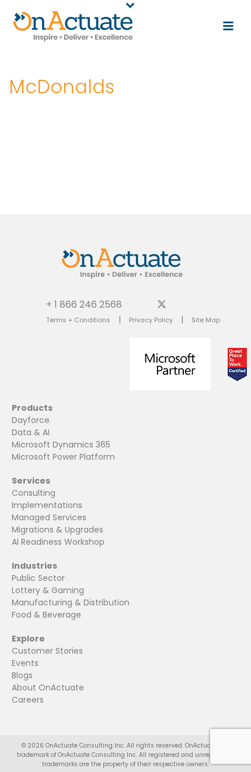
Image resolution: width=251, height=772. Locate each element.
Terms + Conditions (78, 320)
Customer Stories (47, 651)
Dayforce (31, 420)
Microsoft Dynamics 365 (61, 444)
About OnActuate (48, 687)
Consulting (33, 493)
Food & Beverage (46, 615)
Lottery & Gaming (48, 590)
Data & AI (31, 432)
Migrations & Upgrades (57, 529)
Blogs (22, 675)
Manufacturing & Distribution (71, 602)
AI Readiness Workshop (58, 542)
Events (25, 663)
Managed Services (49, 517)
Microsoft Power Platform (63, 457)
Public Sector (38, 578)
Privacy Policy (151, 320)
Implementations (47, 505)
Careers (28, 700)
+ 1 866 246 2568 (84, 304)
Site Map (205, 320)
